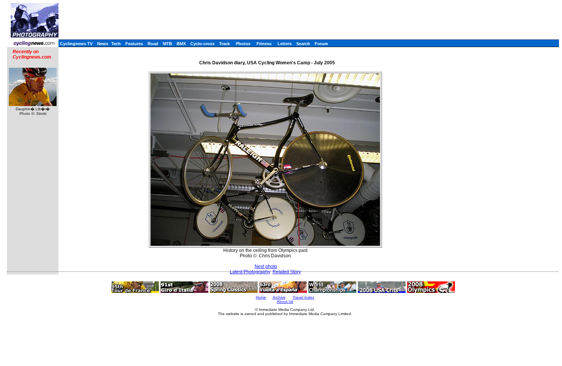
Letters (285, 43)
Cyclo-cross (202, 43)
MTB (167, 43)
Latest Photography (250, 271)
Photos (243, 43)
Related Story (287, 271)
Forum (321, 43)
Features (134, 43)
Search (303, 43)
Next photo (266, 266)
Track (224, 43)
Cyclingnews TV (76, 43)
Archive (279, 297)
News (102, 43)
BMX (181, 43)
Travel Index (303, 297)
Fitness (264, 43)
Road (153, 43)
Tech (116, 43)
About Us (285, 301)
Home (261, 297)
